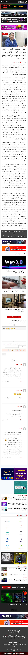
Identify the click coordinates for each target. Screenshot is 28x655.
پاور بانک (7, 534)
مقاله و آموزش (25, 567)
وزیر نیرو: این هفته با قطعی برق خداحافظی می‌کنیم (14, 291)
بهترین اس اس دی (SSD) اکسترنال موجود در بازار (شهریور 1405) (17, 509)
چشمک (14, 328)
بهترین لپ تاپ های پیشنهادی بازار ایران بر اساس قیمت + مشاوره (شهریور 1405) (17, 498)
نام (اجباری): (24, 323)
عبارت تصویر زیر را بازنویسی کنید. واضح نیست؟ (14, 344)
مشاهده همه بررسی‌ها (6, 587)
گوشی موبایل (7, 521)
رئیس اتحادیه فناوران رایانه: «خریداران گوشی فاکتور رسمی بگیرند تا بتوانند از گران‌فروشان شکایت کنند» (14, 54)
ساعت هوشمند (21, 548)
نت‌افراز (7, 635)
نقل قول (3, 328)
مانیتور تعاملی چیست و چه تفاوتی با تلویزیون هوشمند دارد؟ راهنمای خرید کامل (18, 579)
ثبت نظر (4, 354)
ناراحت (12, 328)
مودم (7, 541)
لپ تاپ (7, 528)
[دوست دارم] (21, 382)
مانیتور (20, 534)
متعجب (9, 328)
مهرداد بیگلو (24, 62)
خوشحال (8, 328)
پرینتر (21, 541)
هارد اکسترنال (7, 548)
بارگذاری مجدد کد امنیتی (7, 344)
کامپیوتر (20, 521)
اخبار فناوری (5, 34)
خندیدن (6, 328)
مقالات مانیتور (25, 577)
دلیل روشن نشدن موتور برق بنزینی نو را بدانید (18, 574)
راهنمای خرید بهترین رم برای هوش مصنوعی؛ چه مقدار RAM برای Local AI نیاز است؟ (17, 503)
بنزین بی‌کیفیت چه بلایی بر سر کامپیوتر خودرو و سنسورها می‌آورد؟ (17, 569)
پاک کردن (5, 328)
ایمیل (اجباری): (11, 323)
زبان (11, 328)
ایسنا (20, 78)
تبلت (21, 528)
